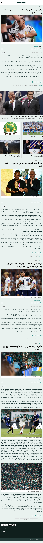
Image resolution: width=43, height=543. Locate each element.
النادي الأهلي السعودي (25, 519)
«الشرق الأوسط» (36, 46)
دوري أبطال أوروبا (19, 85)
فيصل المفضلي (37, 379)
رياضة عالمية (34, 6)
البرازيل (32, 256)
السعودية (17, 519)
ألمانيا (13, 85)
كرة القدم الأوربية (34, 338)
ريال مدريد (25, 85)
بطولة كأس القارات (33, 519)
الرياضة (40, 6)
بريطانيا (27, 338)
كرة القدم (31, 85)
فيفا (36, 256)
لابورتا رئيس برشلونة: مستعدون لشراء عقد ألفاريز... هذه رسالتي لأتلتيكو (27, 116)
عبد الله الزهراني (31, 379)
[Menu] (41, 2)
